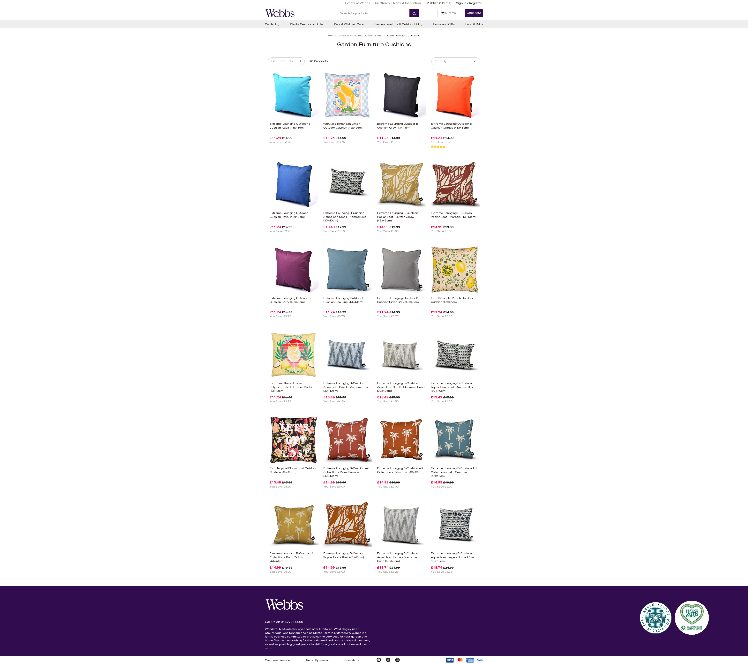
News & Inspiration (407, 3)
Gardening (272, 24)
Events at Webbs (357, 3)
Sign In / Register (469, 3)
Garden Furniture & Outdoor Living (398, 24)
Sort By (440, 61)
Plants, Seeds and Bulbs (306, 24)
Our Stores (381, 3)
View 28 (251, 200)
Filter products (282, 61)
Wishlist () (438, 3)
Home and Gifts (444, 24)
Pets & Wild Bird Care (349, 24)
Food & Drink (474, 24)
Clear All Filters (225, 200)
